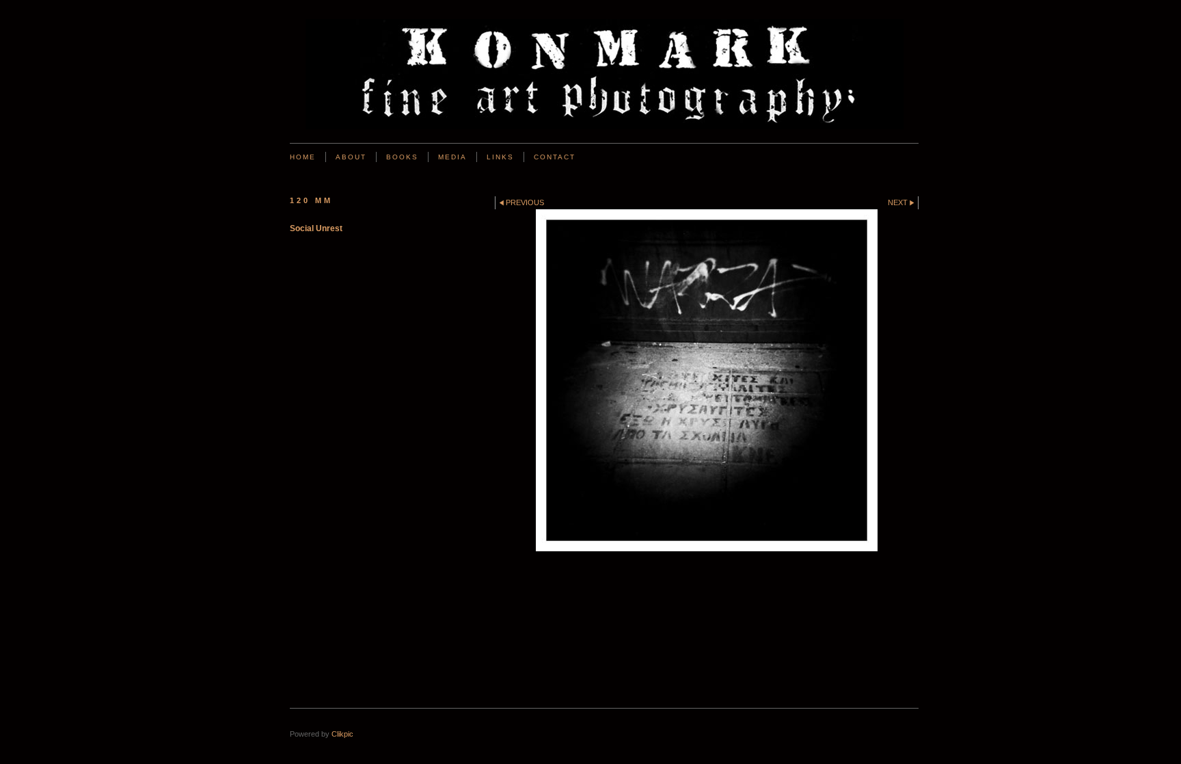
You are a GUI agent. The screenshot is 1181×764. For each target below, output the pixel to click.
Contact (554, 157)
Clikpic (342, 734)
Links (500, 157)
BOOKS (402, 157)
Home (303, 157)
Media (452, 157)
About (351, 157)
